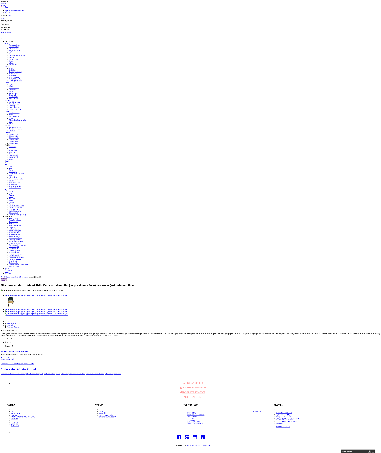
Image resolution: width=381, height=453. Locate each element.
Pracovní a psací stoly (15, 109)
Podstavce (12, 198)
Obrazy (11, 166)
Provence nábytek (14, 232)
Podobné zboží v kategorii (17, 364)
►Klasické (100, 374)
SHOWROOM (194, 397)
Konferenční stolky (15, 45)
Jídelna (7, 66)
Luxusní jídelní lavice (15, 81)
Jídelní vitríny (13, 75)
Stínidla (11, 159)
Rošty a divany (13, 98)
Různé (11, 168)
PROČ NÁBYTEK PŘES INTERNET (288, 418)
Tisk (8, 321)
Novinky (7, 268)
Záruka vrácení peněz (7, 360)
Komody (11, 91)
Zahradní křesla (13, 134)
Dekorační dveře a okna (16, 206)
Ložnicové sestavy (14, 88)
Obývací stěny (13, 48)
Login (9, 15)
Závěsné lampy (13, 156)
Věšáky (11, 123)
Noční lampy (13, 147)
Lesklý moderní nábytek (16, 257)
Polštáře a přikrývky (15, 182)
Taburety (11, 63)
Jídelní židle (12, 70)
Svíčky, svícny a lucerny (16, 173)
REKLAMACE (192, 420)
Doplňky (7, 189)
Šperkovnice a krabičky (16, 179)
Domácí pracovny (14, 102)
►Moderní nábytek (21, 351)
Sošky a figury (13, 172)
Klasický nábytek (14, 218)
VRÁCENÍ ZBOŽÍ (193, 422)
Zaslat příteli (10, 325)
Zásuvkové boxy (14, 209)
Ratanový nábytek (14, 234)
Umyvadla (12, 131)
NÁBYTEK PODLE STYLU (285, 414)
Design (7, 272)
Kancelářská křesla (15, 104)
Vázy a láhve (13, 177)
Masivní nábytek (14, 247)
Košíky (11, 175)
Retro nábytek (13, 222)
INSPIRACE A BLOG (283, 427)
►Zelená (89, 374)
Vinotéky (11, 202)
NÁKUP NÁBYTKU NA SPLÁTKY (23, 417)
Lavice (11, 118)
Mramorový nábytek (15, 254)
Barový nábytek (14, 77)
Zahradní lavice (13, 139)
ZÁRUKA (190, 418)
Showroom (8, 270)
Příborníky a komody (15, 72)
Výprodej (8, 273)
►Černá (82, 374)
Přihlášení (4, 3)
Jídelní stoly (12, 68)
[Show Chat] (369, 451)
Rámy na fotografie (15, 186)
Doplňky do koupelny (16, 129)
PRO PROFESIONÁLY (195, 424)
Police (11, 191)
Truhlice (11, 195)
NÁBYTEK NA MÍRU (106, 415)
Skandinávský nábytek (16, 241)
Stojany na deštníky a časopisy (18, 214)
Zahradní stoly (13, 141)
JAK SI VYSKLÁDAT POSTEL (286, 422)
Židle (10, 122)
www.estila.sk (207, 445)
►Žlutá (94, 374)
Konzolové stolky (14, 116)
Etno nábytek (13, 261)
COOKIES (14, 422)
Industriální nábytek (15, 231)
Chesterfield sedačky (15, 238)
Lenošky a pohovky (15, 59)
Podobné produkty (19, 369)
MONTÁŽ (102, 413)
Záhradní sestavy (14, 143)
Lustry (11, 148)
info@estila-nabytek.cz (194, 387)
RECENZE (14, 424)
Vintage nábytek (14, 227)
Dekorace (7, 164)
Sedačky (11, 57)
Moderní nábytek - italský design (19, 264)
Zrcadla (7, 161)
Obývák (7, 43)
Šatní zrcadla (13, 93)
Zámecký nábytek (14, 250)
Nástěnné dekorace (15, 188)
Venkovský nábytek (15, 225)
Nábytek (7, 277)
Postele (11, 84)
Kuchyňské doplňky (15, 79)
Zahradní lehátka (14, 138)
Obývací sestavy (14, 47)
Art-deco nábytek (14, 223)
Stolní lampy (13, 152)
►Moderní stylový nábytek (37, 374)
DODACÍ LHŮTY (193, 416)
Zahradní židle (13, 136)
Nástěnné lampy (14, 157)
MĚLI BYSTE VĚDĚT (283, 416)
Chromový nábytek (15, 259)
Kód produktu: (5, 330)
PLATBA (14, 415)
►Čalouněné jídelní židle (113, 374)
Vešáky (11, 193)
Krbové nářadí (13, 213)
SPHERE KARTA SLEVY (107, 417)
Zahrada (7, 132)
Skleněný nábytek (14, 248)
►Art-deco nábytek (8, 351)
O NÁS (13, 411)
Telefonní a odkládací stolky (17, 120)
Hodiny (11, 181)
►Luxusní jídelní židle (8, 374)
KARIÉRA (14, 419)
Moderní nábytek (14, 229)
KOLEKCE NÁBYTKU (284, 413)
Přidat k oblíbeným (13, 327)
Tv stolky (12, 54)
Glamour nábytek (14, 266)
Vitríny (11, 52)
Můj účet (7, 12)
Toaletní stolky (13, 97)
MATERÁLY (280, 423)
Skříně (11, 86)
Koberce (11, 170)
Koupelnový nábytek (15, 127)
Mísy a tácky (13, 184)
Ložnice (7, 82)
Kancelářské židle (14, 107)
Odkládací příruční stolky (17, 56)
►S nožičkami (50, 374)
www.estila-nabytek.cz (194, 445)
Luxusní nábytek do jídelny (19, 277)
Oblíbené (5, 7)
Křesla (11, 61)
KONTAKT (15, 426)
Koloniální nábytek (15, 220)
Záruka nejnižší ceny (7, 358)
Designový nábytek (15, 243)
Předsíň (7, 111)
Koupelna (7, 125)
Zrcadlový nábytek (15, 239)
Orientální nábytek (14, 256)
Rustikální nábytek (14, 236)
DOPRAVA (103, 411)
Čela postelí (12, 95)
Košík (3, 19)
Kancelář (7, 100)
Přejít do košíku (6, 32)
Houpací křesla (13, 64)
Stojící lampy (13, 150)
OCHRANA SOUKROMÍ (195, 415)
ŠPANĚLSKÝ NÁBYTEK (284, 420)
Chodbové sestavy (14, 113)
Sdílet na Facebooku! (13, 323)
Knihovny (12, 106)
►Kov (58, 374)
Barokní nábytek (14, 252)
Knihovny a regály (14, 50)
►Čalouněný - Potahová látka (70, 374)
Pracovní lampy (14, 154)
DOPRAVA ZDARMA (193, 392)
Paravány (12, 204)
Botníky (11, 114)
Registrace (4, 5)
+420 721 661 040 (194, 383)
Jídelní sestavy (13, 73)
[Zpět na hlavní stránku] (2, 277)
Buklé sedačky (13, 263)
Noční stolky (13, 89)
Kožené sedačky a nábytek (17, 245)
